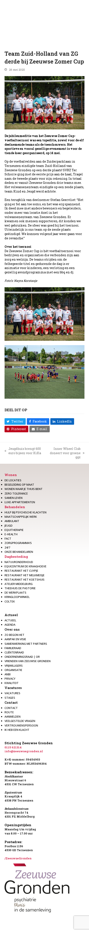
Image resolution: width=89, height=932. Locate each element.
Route (9, 712)
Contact (11, 702)
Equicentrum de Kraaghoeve (25, 566)
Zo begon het (14, 635)
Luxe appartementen (20, 502)
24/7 (7, 547)
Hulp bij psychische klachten (25, 512)
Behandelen (15, 507)
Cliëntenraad (14, 652)
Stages (10, 698)
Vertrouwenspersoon (21, 725)
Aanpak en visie (15, 639)
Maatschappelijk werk (21, 517)
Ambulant (12, 521)
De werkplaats (15, 592)
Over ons (12, 629)
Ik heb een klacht (17, 730)
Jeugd (9, 525)
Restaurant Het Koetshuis (24, 579)
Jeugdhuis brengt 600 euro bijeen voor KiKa (23, 451)
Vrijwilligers (14, 666)
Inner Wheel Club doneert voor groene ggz (64, 453)
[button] (15, 421)
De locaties (13, 480)
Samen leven (13, 498)
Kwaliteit (12, 683)
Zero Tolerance (16, 493)
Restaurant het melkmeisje (24, 575)
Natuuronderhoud (19, 562)
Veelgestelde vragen (20, 721)
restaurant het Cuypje (21, 571)
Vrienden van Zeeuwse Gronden (28, 661)
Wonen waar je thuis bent (24, 489)
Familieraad (13, 648)
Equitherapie (14, 530)
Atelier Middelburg (19, 584)
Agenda (10, 625)
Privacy (10, 679)
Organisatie (13, 670)
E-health (11, 534)
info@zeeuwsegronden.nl (24, 751)
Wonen (11, 475)
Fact (8, 538)
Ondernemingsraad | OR (22, 657)
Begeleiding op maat (19, 484)
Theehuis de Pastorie (20, 588)
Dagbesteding (16, 556)
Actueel (11, 615)
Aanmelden (13, 716)
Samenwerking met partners (26, 644)
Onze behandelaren (19, 552)
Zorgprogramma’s (18, 543)
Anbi (8, 674)
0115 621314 (13, 747)
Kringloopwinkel (17, 597)
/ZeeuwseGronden (18, 858)
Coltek (10, 601)
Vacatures (13, 688)
